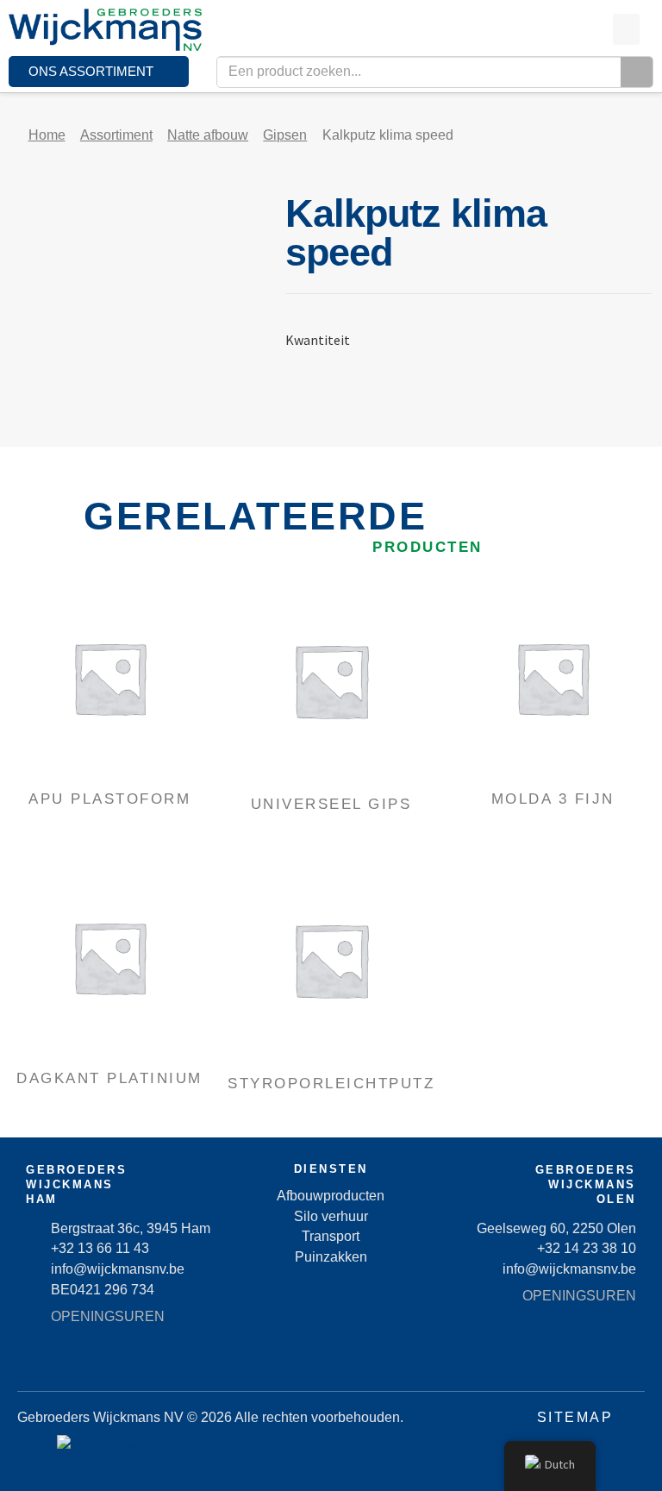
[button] (626, 29)
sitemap (575, 1417)
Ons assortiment (90, 71)
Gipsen (285, 135)
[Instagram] (378, 1360)
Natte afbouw (207, 135)
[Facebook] (283, 1360)
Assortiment (116, 135)
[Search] (637, 72)
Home (47, 135)
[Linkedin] (331, 1360)
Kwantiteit (317, 339)
